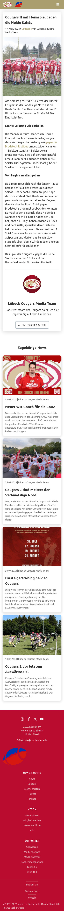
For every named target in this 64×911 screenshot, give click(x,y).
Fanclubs (32, 867)
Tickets (32, 794)
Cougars (32, 784)
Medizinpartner (32, 857)
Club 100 (32, 872)
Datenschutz (32, 891)
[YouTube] (42, 719)
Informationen (32, 815)
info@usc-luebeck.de (36, 740)
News (32, 779)
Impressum (32, 884)
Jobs (32, 830)
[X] (35, 719)
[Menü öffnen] (57, 4)
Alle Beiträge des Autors (32, 325)
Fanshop (32, 799)
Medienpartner (32, 852)
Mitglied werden (32, 820)
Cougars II (27, 28)
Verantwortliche (32, 825)
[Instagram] (22, 719)
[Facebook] (29, 719)
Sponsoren (32, 847)
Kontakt (32, 897)
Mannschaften (32, 789)
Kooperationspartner (32, 862)
